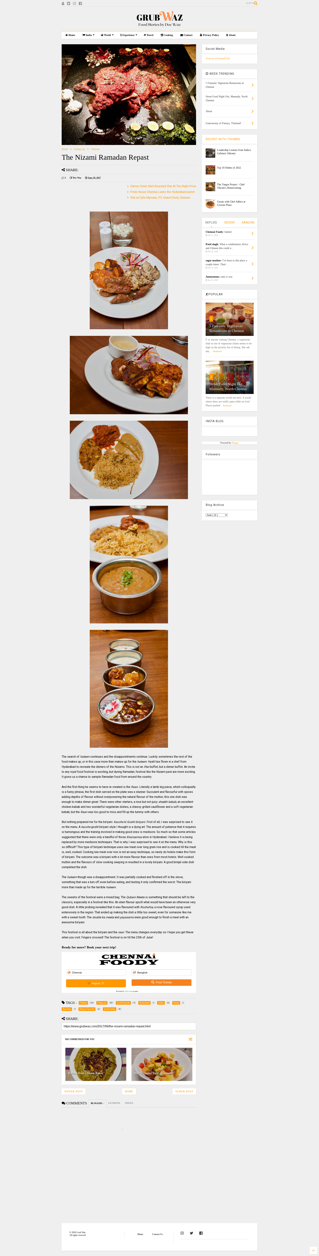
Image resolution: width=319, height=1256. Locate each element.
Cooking (168, 35)
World (107, 35)
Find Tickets (164, 982)
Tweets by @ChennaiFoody (218, 58)
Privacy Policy (210, 35)
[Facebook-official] (201, 1233)
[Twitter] (68, 3)
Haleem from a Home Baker (85, 1073)
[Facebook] (80, 3)
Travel (149, 35)
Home (71, 35)
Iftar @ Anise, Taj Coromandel (153, 1073)
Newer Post (73, 1091)
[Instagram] (74, 3)
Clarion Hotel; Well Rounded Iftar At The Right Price (163, 186)
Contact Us (157, 1234)
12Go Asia (129, 991)
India (88, 35)
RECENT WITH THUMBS (223, 139)
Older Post (184, 1091)
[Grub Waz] (159, 26)
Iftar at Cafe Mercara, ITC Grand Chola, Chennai (160, 197)
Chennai (95, 149)
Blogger (234, 443)
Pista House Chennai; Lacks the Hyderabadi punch (162, 192)
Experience (128, 35)
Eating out (79, 149)
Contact (188, 35)
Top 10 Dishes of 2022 (229, 167)
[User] (63, 3)
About (232, 35)
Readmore (217, 351)
